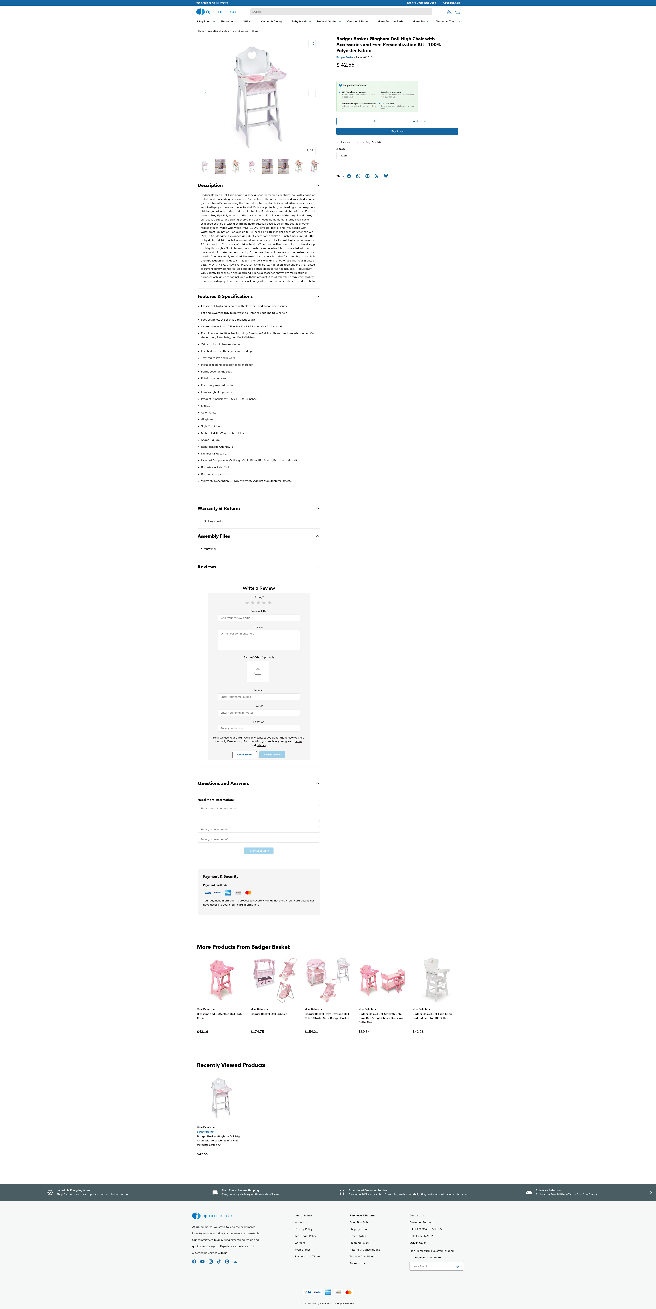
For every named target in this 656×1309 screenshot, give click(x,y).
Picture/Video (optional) (259, 657)
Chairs (255, 31)
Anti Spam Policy (306, 1236)
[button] (247, 602)
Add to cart (419, 121)
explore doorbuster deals (421, 2)
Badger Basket (345, 57)
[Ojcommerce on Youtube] (203, 1260)
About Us (301, 1222)
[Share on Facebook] (349, 176)
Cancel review (244, 754)
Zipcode (341, 148)
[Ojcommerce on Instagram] (211, 1260)
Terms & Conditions (362, 1256)
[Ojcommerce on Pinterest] (227, 1260)
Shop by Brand (359, 1229)
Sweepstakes (358, 1263)
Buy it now (397, 131)
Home (201, 31)
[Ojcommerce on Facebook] (194, 1260)
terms (298, 741)
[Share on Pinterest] (367, 176)
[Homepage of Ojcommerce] (216, 12)
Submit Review (272, 754)
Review (258, 627)
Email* (259, 706)
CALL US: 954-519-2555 (425, 1229)
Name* (258, 690)
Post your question (259, 850)
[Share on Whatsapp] (358, 176)
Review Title (258, 611)
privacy (261, 745)
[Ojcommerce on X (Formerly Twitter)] (235, 1260)
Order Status (358, 1236)
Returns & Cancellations (365, 1249)
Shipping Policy (359, 1242)
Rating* (259, 597)
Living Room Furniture (218, 31)
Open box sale (451, 2)
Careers (300, 1242)
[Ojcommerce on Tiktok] (219, 1260)
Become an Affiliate (307, 1256)
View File (210, 549)
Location (258, 722)
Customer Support (421, 1222)
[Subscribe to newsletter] (457, 1266)
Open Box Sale (359, 1222)
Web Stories (303, 1249)
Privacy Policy (304, 1229)
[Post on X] (376, 176)
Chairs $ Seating (240, 31)
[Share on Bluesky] (386, 176)
